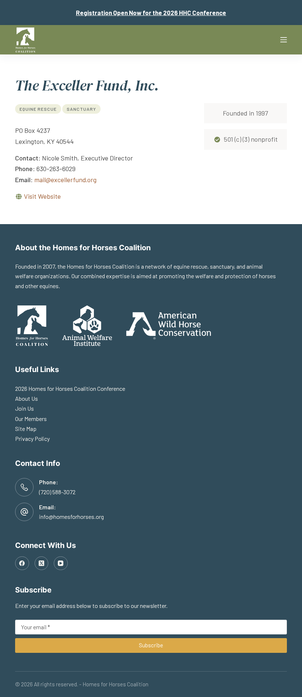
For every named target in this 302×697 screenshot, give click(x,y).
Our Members (31, 418)
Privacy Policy (32, 438)
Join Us (24, 408)
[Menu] (283, 39)
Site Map (25, 428)
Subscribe (151, 645)
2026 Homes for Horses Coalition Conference (70, 388)
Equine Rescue (38, 109)
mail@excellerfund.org (65, 180)
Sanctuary (81, 109)
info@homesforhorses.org (71, 516)
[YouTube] (61, 563)
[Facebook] (22, 563)
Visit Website (42, 196)
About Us (26, 398)
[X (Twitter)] (42, 563)
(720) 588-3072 (57, 491)
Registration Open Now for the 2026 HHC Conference (151, 12)
